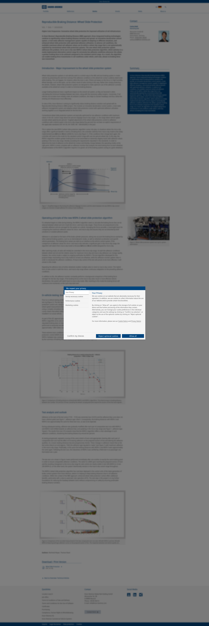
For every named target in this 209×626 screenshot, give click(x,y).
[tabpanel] (118, 307)
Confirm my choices (75, 336)
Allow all (133, 336)
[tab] (76, 292)
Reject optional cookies (108, 336)
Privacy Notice (136, 321)
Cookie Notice (123, 321)
